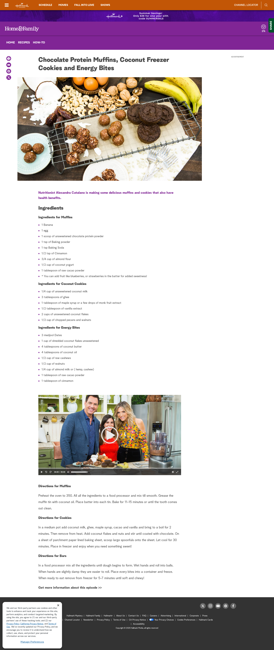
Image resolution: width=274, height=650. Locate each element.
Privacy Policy (103, 620)
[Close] (58, 605)
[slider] (109, 468)
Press (204, 616)
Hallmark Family (93, 616)
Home (10, 42)
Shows (105, 5)
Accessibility (138, 624)
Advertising (166, 616)
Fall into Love (84, 5)
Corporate (194, 616)
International (180, 616)
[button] (110, 435)
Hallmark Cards (206, 620)
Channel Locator (246, 5)
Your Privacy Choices (164, 620)
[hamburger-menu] (7, 5)
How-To (39, 42)
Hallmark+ (108, 616)
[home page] (22, 5)
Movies (63, 5)
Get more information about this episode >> (70, 587)
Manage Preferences (32, 642)
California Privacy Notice (31, 624)
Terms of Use (119, 620)
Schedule (45, 5)
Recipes (24, 42)
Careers (153, 616)
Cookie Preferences (186, 620)
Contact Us (133, 616)
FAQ (144, 616)
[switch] (68, 472)
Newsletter (88, 620)
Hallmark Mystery (74, 616)
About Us (120, 616)
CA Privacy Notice (137, 620)
